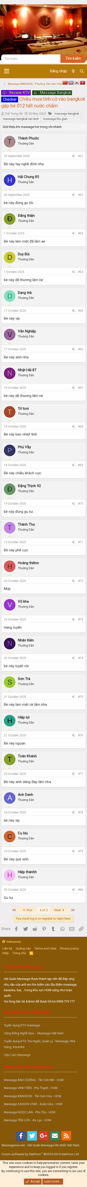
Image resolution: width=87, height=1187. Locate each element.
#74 (80, 658)
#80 (80, 889)
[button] (6, 71)
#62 (80, 195)
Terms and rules (45, 948)
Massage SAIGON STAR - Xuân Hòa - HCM (33, 1104)
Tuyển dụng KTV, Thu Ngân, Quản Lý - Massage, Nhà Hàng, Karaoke (39, 1044)
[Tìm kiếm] (82, 71)
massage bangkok (66, 113)
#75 (80, 697)
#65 (80, 310)
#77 (80, 774)
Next (57, 910)
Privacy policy (69, 948)
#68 (80, 426)
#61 (80, 156)
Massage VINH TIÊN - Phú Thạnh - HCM (31, 1088)
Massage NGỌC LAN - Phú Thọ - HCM (29, 1112)
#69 (80, 465)
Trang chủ (19, 953)
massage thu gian (55, 119)
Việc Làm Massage (17, 1055)
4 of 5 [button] (44, 910)
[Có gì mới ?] (73, 71)
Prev (29, 910)
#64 (80, 272)
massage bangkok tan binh (21, 119)
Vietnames (13, 941)
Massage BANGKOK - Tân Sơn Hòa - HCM (32, 1096)
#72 (80, 581)
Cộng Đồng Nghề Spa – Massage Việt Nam (34, 1033)
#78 (80, 812)
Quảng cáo (23, 948)
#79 (80, 851)
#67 (80, 387)
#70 (80, 503)
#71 (80, 542)
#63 (80, 233)
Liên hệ (7, 948)
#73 (80, 619)
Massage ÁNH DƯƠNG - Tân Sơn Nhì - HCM (34, 1080)
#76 (80, 735)
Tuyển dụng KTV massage (22, 1025)
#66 (80, 349)
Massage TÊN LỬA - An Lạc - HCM (27, 1120)
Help (5, 953)
